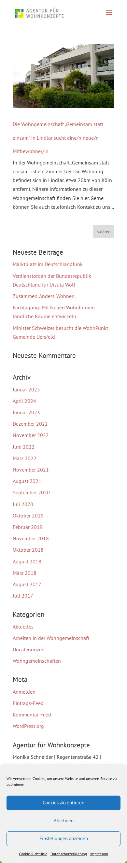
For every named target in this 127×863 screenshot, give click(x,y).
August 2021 (27, 481)
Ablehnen (64, 820)
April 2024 (24, 401)
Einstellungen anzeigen (63, 838)
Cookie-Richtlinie (33, 853)
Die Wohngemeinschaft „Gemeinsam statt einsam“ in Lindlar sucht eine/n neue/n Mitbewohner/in (58, 137)
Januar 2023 (26, 412)
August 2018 (27, 561)
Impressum (99, 853)
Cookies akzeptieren (63, 802)
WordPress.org (28, 726)
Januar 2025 (26, 389)
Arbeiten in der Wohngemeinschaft (51, 638)
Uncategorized (29, 649)
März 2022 (24, 458)
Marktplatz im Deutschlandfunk (48, 264)
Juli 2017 (23, 595)
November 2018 (31, 538)
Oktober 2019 (28, 515)
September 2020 (31, 492)
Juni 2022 (24, 447)
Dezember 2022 (30, 423)
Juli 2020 (23, 504)
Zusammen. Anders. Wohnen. (44, 296)
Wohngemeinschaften (37, 661)
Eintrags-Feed (28, 703)
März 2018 (24, 573)
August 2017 (27, 584)
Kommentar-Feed (32, 714)
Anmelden (24, 691)
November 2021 (31, 469)
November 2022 (31, 435)
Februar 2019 (28, 527)
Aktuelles (23, 626)
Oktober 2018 (28, 549)
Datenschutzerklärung (68, 853)
